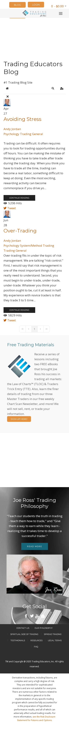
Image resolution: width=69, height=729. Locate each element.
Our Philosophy (44, 628)
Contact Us (22, 628)
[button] (52, 88)
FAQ (36, 646)
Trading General (31, 134)
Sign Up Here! (19, 419)
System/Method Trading (37, 245)
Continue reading (19, 198)
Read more (34, 546)
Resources (36, 640)
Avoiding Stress (22, 119)
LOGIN (36, 4)
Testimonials (17, 640)
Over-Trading (20, 231)
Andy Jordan (12, 129)
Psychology (11, 134)
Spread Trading (53, 634)
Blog (17, 4)
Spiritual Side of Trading (24, 634)
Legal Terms (55, 640)
